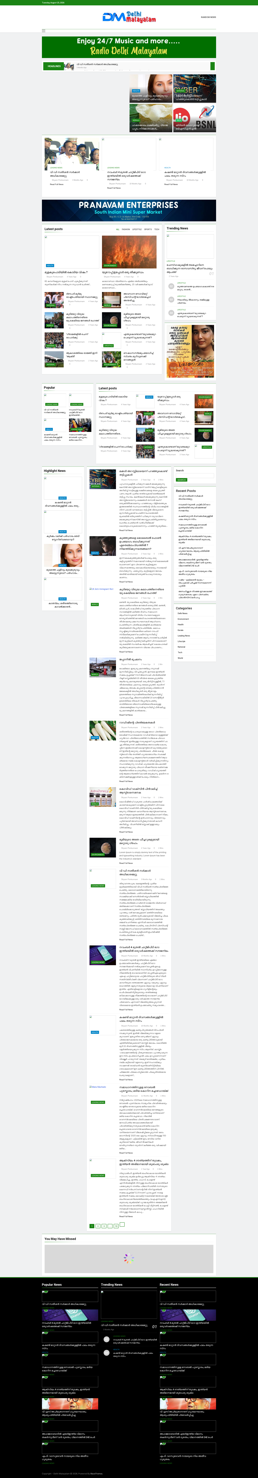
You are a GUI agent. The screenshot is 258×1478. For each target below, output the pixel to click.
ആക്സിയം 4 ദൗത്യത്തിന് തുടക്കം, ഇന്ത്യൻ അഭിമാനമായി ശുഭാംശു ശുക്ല (195, 539)
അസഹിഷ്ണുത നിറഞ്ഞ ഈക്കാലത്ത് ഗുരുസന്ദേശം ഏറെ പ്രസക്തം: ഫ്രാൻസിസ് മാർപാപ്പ (195, 594)
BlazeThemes (96, 1473)
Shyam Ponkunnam (60, 180)
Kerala (136, 120)
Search (180, 470)
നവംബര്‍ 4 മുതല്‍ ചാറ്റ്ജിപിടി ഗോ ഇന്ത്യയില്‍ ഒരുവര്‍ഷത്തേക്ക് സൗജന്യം (126, 176)
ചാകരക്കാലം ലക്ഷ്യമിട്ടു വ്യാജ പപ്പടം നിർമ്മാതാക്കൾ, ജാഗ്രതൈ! (150, 129)
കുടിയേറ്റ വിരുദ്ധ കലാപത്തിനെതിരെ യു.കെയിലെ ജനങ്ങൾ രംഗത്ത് (82, 317)
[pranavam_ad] (129, 210)
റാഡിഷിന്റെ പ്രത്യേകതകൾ (137, 722)
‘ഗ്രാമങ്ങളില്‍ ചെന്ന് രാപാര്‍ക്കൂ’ (116, 447)
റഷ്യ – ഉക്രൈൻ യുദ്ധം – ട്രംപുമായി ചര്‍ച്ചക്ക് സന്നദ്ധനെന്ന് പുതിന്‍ (194, 583)
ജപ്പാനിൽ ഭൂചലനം (130, 659)
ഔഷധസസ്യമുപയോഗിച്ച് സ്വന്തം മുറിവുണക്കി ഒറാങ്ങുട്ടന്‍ (138, 356)
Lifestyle (108, 346)
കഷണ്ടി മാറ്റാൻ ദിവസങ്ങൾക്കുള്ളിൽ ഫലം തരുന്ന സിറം (53, 437)
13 (116, 1226)
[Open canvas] (43, 30)
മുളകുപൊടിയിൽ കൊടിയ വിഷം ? (66, 272)
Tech (179, 120)
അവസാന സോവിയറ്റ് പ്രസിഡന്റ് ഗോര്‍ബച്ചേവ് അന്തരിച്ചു (136, 297)
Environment (110, 266)
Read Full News (56, 184)
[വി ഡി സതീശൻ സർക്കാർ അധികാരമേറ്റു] (69, 68)
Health (136, 91)
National (181, 91)
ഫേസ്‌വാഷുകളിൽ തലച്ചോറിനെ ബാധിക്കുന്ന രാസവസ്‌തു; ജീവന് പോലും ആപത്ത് (190, 268)
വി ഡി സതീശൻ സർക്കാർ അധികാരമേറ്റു (97, 64)
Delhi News (182, 613)
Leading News (56, 168)
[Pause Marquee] (212, 66)
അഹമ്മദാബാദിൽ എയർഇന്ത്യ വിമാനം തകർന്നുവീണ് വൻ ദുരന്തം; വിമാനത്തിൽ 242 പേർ (195, 562)
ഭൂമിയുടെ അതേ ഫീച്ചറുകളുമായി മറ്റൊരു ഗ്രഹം (136, 317)
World (107, 305)
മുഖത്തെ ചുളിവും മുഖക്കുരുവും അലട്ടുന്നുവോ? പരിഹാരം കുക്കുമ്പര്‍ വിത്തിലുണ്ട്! (150, 99)
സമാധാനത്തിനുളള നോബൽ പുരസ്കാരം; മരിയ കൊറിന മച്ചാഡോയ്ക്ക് (192, 528)
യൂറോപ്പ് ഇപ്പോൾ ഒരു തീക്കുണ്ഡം (123, 272)
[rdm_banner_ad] (129, 47)
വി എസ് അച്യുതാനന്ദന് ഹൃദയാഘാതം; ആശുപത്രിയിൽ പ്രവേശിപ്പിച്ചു (193, 551)
